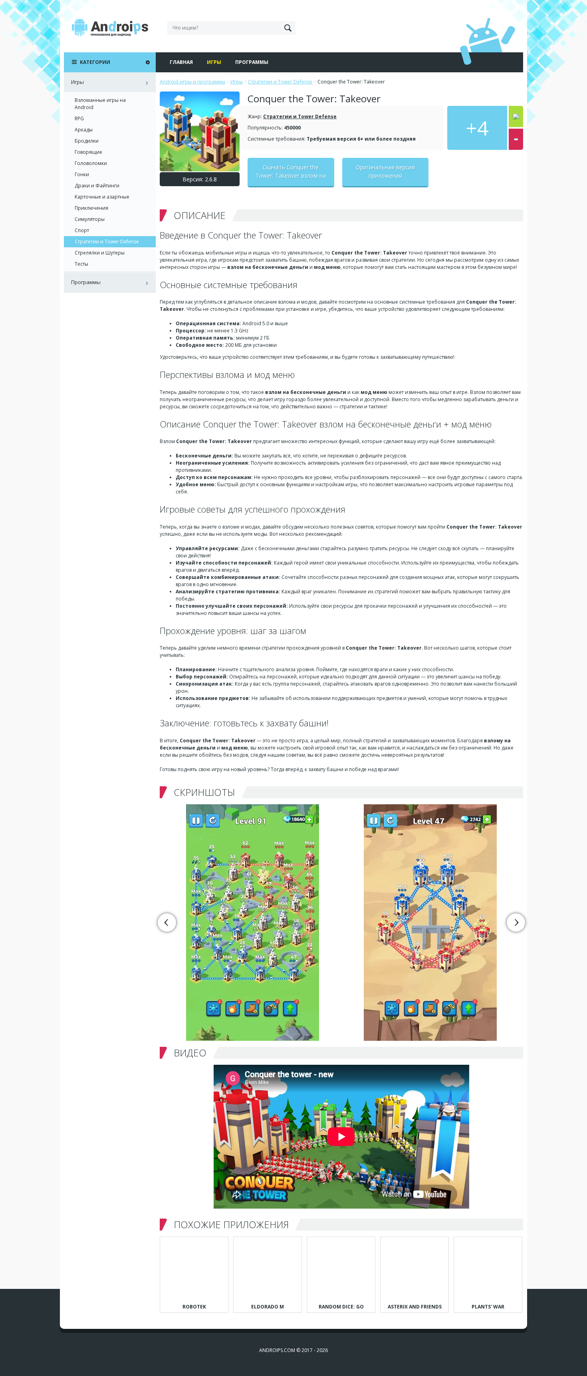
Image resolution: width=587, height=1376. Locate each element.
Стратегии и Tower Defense (300, 116)
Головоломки (91, 163)
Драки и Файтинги (97, 185)
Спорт (82, 230)
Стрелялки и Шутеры (100, 252)
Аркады (84, 129)
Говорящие (88, 152)
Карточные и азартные (102, 196)
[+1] (516, 116)
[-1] (516, 139)
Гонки (82, 174)
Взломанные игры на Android (100, 104)
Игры (214, 62)
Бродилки (87, 140)
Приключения (91, 208)
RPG (79, 118)
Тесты (81, 263)
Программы (251, 62)
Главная (181, 62)
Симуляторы (90, 219)
